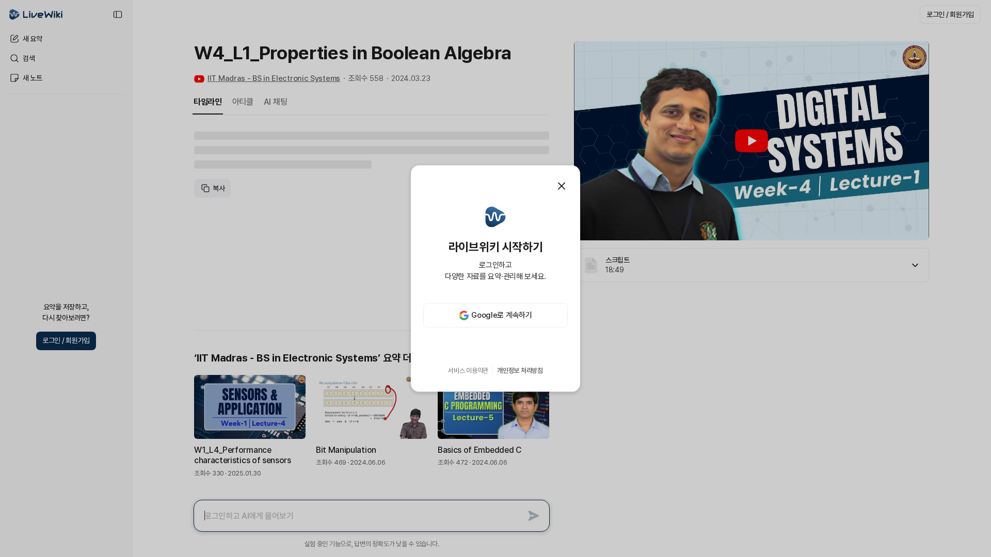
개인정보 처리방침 (520, 370)
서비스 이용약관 (468, 370)
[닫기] (561, 186)
